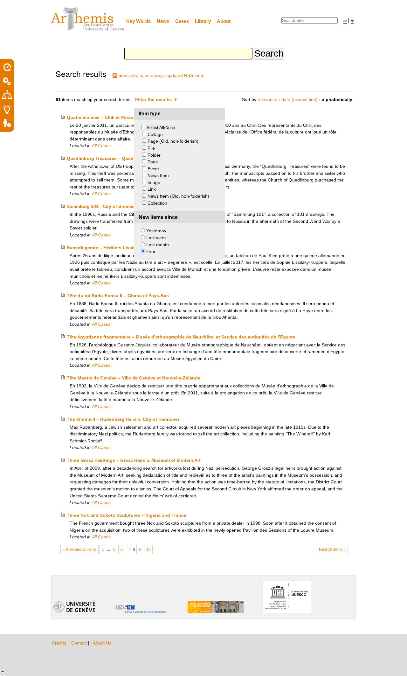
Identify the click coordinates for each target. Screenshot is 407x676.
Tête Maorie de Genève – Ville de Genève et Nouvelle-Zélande (133, 377)
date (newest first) (299, 99)
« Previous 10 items (80, 549)
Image (154, 182)
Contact (79, 642)
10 (148, 549)
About (224, 21)
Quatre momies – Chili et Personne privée (111, 117)
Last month (157, 244)
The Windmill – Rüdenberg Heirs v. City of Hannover (123, 419)
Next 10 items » (332, 549)
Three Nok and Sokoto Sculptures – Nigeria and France (126, 515)
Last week (156, 237)
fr (352, 20)
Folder (154, 155)
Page (153, 161)
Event (153, 168)
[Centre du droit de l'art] (88, 19)
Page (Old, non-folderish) (173, 141)
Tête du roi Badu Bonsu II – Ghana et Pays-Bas (118, 295)
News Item (158, 175)
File (151, 148)
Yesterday (156, 230)
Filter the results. (154, 99)
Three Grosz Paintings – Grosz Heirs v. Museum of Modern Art (134, 460)
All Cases (101, 145)
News (163, 21)
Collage (155, 134)
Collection (157, 203)
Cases (182, 21)
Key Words (138, 21)
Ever (150, 251)
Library (203, 21)
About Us (102, 642)
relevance (267, 99)
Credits (59, 642)
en (345, 20)
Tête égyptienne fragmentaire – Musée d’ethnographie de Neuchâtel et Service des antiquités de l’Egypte (181, 336)
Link (152, 189)
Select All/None (161, 127)
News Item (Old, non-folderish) (178, 196)
